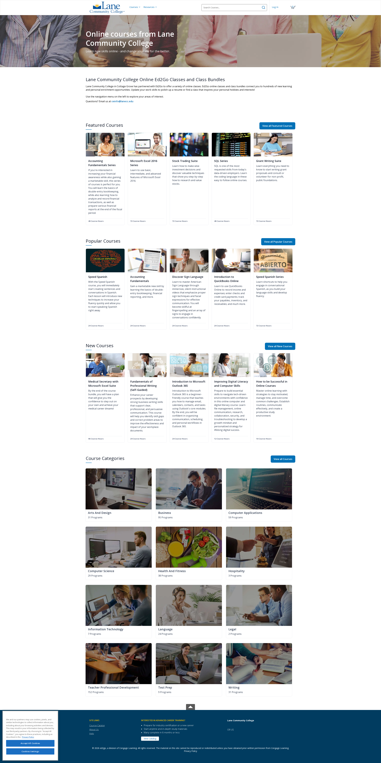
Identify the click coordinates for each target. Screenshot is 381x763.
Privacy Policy (190, 751)
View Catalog (150, 738)
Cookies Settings (30, 751)
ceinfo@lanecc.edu (122, 101)
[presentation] (135, 7)
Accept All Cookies (30, 743)
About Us (94, 729)
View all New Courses (280, 346)
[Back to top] (190, 706)
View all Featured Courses (277, 125)
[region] (30, 736)
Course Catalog (97, 725)
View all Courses (283, 459)
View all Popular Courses (278, 241)
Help (91, 733)
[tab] (113, 720)
